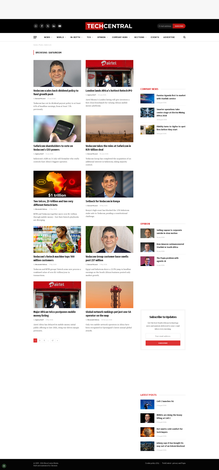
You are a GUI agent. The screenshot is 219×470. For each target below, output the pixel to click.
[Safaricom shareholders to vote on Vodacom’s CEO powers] (57, 128)
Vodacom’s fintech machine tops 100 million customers (54, 258)
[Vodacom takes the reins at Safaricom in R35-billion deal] (109, 128)
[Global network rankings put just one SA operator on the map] (109, 294)
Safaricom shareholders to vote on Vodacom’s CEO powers (53, 147)
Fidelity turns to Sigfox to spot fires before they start (171, 128)
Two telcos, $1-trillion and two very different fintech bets (53, 203)
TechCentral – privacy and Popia (174, 463)
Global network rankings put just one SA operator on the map (108, 313)
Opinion (101, 37)
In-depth (75, 37)
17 (53, 340)
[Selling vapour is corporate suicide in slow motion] (147, 233)
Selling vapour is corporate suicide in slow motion (169, 232)
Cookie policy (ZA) (152, 463)
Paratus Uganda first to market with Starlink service (171, 97)
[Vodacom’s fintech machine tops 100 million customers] (57, 239)
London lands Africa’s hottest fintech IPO (109, 90)
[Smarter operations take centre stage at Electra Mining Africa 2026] (147, 112)
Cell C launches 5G (165, 401)
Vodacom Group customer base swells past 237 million (107, 258)
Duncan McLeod (40, 98)
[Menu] (35, 37)
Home (35, 45)
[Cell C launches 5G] (147, 404)
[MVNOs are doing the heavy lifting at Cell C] (147, 418)
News (47, 37)
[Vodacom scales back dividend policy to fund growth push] (57, 73)
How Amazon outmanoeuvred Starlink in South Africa (170, 246)
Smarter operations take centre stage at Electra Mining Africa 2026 (171, 112)
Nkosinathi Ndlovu (41, 209)
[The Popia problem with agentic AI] (147, 261)
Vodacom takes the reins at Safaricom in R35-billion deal (108, 147)
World (60, 37)
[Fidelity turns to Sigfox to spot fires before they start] (147, 129)
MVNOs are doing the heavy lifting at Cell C (169, 416)
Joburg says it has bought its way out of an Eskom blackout (171, 444)
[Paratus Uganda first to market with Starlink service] (147, 98)
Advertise (169, 37)
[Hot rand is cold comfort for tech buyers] (147, 432)
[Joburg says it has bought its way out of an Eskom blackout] (147, 446)
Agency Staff (91, 95)
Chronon (54, 465)
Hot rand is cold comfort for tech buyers (170, 430)
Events (155, 37)
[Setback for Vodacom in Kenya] (109, 184)
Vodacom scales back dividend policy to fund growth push (55, 92)
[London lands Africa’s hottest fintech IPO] (109, 73)
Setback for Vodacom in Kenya (103, 201)
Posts (41, 45)
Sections (139, 37)
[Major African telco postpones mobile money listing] (57, 294)
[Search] (184, 37)
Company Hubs (120, 37)
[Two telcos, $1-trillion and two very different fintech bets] (57, 184)
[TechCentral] (109, 26)
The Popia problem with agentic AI (167, 259)
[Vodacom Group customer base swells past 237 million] (109, 239)
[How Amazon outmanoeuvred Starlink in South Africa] (147, 247)
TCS (89, 37)
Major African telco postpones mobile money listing (54, 313)
